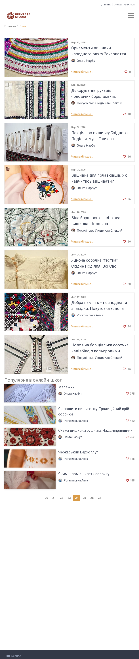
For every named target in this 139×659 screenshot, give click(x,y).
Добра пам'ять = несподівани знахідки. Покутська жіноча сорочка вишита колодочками (100, 306)
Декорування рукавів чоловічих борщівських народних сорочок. (93, 93)
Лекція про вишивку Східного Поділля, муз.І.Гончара (99, 136)
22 (61, 498)
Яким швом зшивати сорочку (83, 474)
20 (46, 498)
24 (76, 498)
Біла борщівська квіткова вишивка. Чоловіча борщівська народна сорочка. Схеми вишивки (99, 221)
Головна (10, 26)
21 (54, 498)
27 (99, 498)
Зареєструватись (124, 4)
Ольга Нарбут (87, 61)
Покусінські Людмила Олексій (99, 103)
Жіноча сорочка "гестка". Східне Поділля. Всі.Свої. (95, 263)
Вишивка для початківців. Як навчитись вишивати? (99, 178)
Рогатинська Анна (90, 315)
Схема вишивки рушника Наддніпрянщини (95, 430)
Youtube (16, 656)
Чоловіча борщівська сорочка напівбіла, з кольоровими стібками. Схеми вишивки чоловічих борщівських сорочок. (100, 348)
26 (92, 498)
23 (69, 498)
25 (84, 498)
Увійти (107, 4)
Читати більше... (82, 72)
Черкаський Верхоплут (78, 452)
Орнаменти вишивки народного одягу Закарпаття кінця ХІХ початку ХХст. (98, 51)
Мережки (66, 387)
